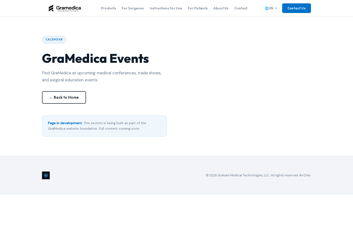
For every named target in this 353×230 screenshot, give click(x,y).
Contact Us (296, 8)
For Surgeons (133, 8)
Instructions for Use (166, 8)
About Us (220, 8)
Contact (241, 8)
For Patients (198, 8)
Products (108, 8)
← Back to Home (64, 97)
